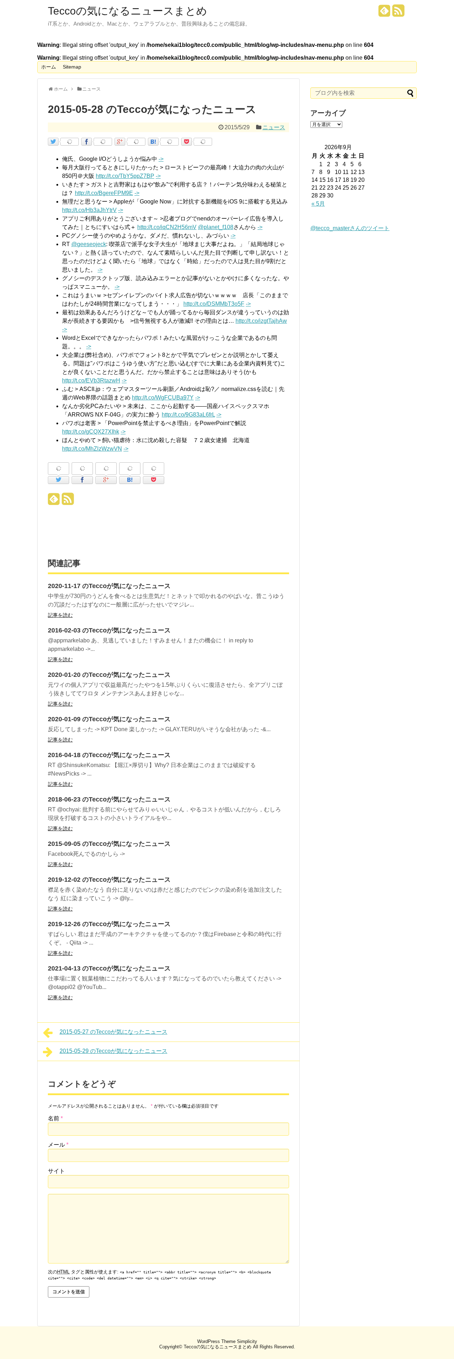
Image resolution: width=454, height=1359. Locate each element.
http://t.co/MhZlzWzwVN (92, 449)
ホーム (48, 67)
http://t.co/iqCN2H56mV (166, 227)
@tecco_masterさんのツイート (349, 228)
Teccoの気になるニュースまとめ (127, 11)
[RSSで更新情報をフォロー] (398, 13)
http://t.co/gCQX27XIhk (90, 432)
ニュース (273, 127)
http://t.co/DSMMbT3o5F (213, 304)
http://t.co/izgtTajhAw (261, 321)
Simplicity (247, 1341)
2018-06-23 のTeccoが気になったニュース (109, 799)
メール (58, 1145)
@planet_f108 (215, 227)
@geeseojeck (88, 244)
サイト (56, 1171)
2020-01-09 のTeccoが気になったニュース (109, 719)
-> (161, 159)
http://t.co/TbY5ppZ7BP (125, 176)
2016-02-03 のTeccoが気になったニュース (109, 630)
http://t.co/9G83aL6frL (188, 415)
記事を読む (60, 615)
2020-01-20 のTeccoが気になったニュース (109, 674)
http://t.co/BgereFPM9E (104, 193)
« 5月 (318, 204)
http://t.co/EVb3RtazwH (91, 380)
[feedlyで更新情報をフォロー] (384, 13)
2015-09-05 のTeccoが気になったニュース (109, 843)
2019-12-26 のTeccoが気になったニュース (109, 924)
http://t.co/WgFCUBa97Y (163, 398)
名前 (55, 1118)
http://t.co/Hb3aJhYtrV (89, 210)
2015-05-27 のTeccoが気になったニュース (113, 1032)
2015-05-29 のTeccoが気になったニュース (113, 1051)
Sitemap (72, 67)
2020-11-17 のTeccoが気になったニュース (109, 585)
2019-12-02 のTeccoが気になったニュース (109, 879)
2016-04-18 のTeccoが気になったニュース (109, 755)
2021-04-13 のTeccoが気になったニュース (109, 968)
